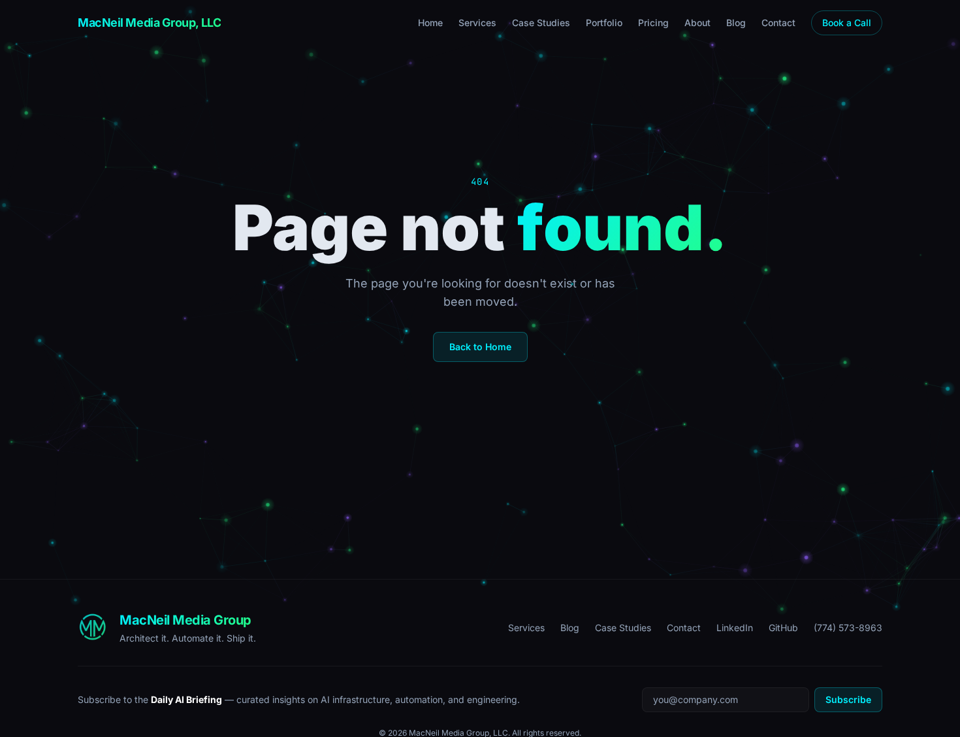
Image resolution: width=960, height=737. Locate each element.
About (697, 22)
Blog (736, 22)
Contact (778, 22)
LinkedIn (734, 627)
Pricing (653, 22)
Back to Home (480, 346)
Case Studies (541, 22)
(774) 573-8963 (848, 627)
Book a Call (846, 22)
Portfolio (604, 22)
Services (477, 22)
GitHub (783, 627)
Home (430, 22)
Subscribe (848, 699)
